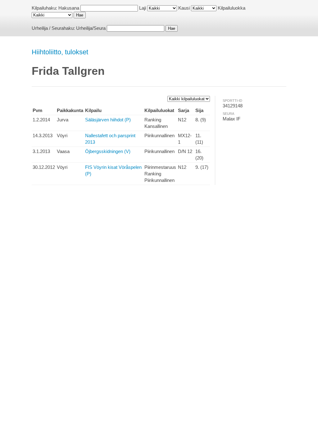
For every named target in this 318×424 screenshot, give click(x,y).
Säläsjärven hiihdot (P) (108, 119)
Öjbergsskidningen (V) (107, 151)
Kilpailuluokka (231, 8)
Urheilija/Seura (91, 28)
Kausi (184, 8)
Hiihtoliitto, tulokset (60, 52)
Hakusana (68, 8)
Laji (142, 8)
